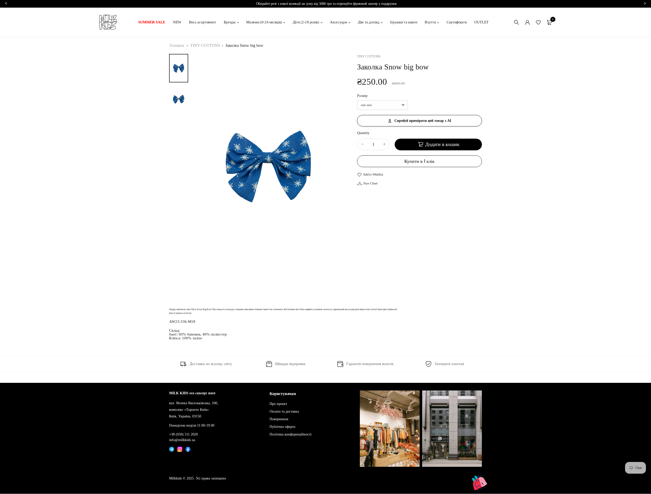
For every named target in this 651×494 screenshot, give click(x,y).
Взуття (430, 22)
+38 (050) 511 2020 (183, 434)
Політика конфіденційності (291, 434)
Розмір (362, 96)
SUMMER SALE (151, 22)
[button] (419, 121)
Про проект (278, 404)
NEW (177, 22)
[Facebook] (187, 448)
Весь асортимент (202, 22)
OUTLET (481, 22)
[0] (549, 22)
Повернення (279, 419)
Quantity (363, 133)
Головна (177, 45)
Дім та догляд (368, 22)
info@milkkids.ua (182, 440)
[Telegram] (171, 448)
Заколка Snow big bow (244, 45)
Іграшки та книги (403, 22)
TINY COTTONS (205, 45)
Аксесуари (338, 22)
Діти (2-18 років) (306, 22)
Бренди (229, 22)
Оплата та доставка (284, 411)
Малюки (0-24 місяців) (264, 22)
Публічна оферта (282, 426)
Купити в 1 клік (419, 161)
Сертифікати (457, 22)
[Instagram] (179, 448)
